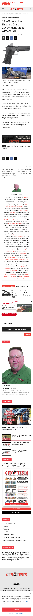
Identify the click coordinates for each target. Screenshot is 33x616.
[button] (9, 307)
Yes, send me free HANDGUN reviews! (9, 314)
